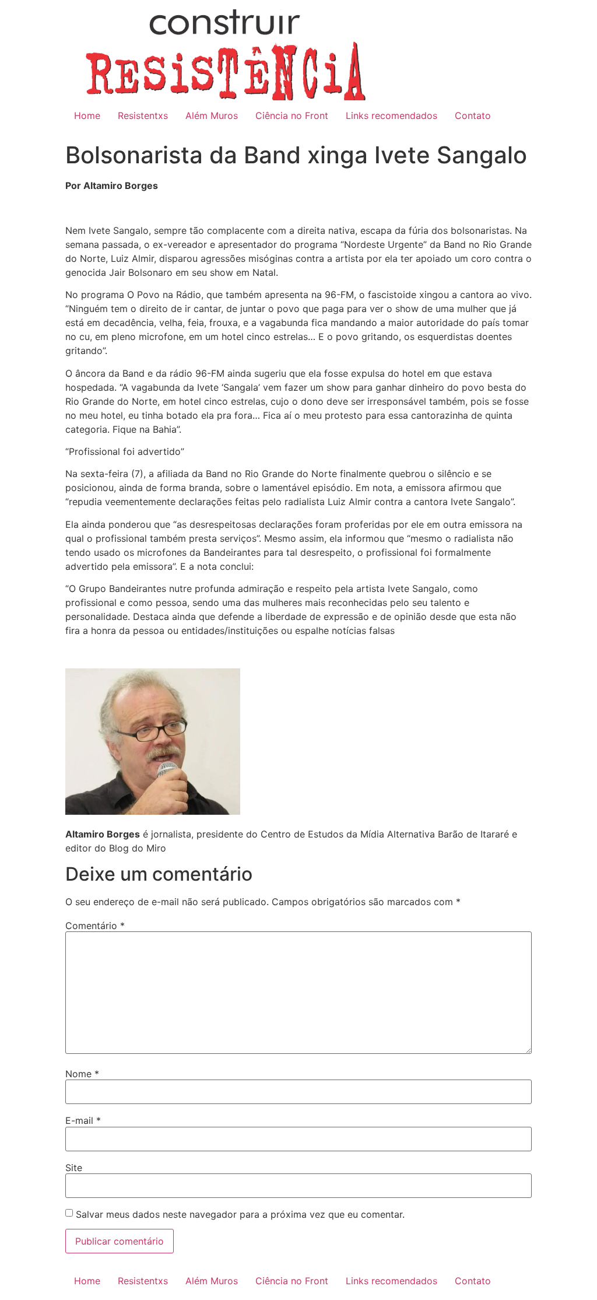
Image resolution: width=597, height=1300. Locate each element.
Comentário (95, 925)
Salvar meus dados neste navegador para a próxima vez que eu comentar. (240, 1214)
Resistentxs (143, 115)
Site (73, 1167)
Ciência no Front (291, 115)
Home (87, 115)
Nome (82, 1073)
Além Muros (211, 115)
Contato (473, 115)
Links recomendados (391, 115)
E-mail (83, 1120)
